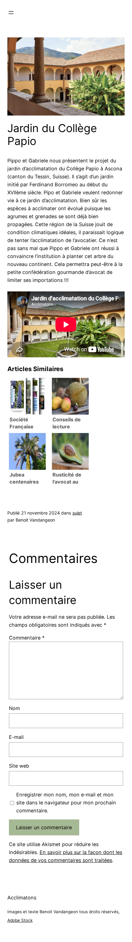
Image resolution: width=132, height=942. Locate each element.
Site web (19, 766)
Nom (14, 708)
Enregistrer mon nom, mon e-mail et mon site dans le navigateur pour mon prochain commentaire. (66, 803)
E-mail (16, 737)
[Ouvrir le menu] (11, 12)
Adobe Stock (20, 920)
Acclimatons (21, 898)
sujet (77, 512)
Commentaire (27, 638)
